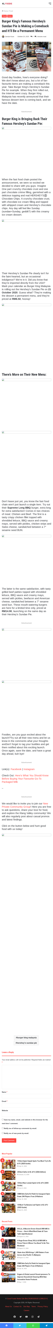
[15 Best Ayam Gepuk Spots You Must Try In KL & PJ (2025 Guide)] (8, 1164)
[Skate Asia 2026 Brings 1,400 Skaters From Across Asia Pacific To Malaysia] (8, 1255)
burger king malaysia (27, 1038)
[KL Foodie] (12, 4)
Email (4, 1101)
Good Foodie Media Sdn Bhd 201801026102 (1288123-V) (27, 1299)
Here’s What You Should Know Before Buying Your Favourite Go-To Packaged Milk (25, 778)
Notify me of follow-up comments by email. (20, 1128)
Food (11, 11)
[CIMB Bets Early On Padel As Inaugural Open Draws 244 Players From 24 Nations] (8, 1197)
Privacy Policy (43, 1306)
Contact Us (18, 1306)
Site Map (26, 1306)
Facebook (16, 769)
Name (4, 1092)
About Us (8, 1306)
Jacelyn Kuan (9, 36)
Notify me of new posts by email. (16, 1133)
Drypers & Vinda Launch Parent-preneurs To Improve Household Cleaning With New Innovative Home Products (33, 1276)
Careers (26, 1310)
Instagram (29, 769)
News (10, 16)
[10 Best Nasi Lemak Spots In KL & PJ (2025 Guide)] (8, 1186)
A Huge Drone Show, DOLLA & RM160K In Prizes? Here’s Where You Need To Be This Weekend (33, 1243)
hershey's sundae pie (27, 1043)
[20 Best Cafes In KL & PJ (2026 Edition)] (8, 1175)
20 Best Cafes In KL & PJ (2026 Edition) (31, 1172)
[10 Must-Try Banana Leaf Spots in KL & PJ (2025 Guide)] (8, 1208)
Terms (33, 1306)
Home (5, 11)
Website (5, 1110)
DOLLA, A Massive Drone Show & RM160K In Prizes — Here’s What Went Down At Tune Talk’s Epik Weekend (33, 1231)
